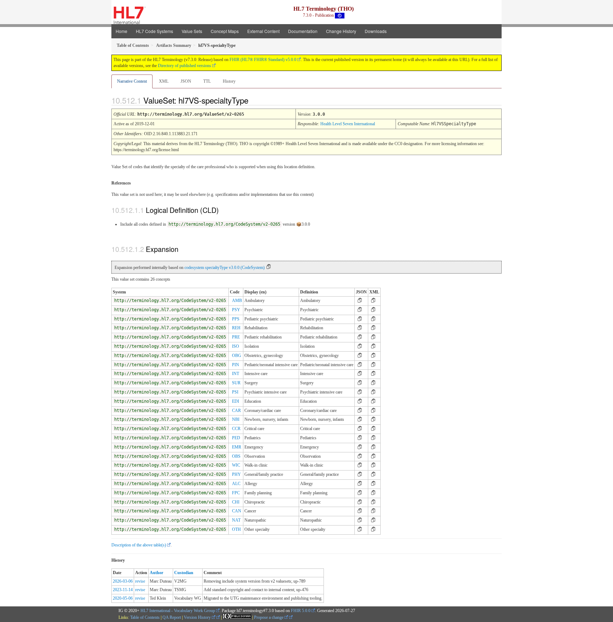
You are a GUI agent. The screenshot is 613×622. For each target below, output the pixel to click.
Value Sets (192, 31)
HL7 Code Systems (154, 31)
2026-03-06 (123, 581)
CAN (236, 510)
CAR (236, 410)
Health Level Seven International (347, 123)
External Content (263, 31)
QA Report (171, 617)
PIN (235, 364)
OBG (236, 355)
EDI (235, 401)
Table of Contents (145, 617)
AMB (237, 300)
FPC (236, 492)
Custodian (183, 572)
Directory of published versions (184, 65)
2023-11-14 (123, 589)
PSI (235, 392)
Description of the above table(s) (138, 545)
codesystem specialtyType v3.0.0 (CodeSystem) (224, 267)
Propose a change (269, 617)
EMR (236, 447)
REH (236, 327)
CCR (236, 428)
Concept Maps (225, 31)
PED (236, 437)
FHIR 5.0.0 (300, 610)
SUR (236, 382)
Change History (341, 31)
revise (140, 581)
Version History (198, 617)
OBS (236, 456)
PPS (235, 318)
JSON (186, 81)
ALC (236, 483)
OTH (236, 529)
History (229, 81)
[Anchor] (254, 100)
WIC (236, 465)
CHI (235, 502)
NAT (236, 520)
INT (235, 373)
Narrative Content (132, 81)
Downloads (376, 31)
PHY (236, 474)
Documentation (302, 31)
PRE (236, 337)
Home (121, 31)
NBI (235, 419)
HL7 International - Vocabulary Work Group (177, 610)
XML (164, 81)
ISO (235, 346)
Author (156, 572)
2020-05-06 (123, 598)
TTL (207, 81)
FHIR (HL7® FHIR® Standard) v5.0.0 (263, 59)
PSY (236, 309)
